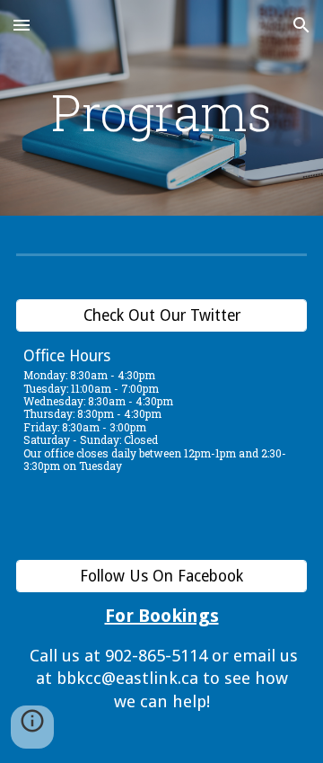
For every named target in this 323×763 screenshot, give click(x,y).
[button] (21, 24)
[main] (161, 112)
